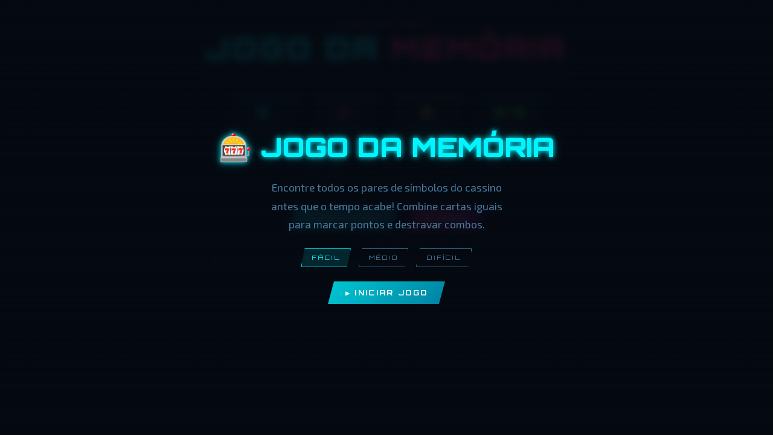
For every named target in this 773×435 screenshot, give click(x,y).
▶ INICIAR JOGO (386, 292)
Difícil (444, 257)
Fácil (326, 257)
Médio (383, 257)
